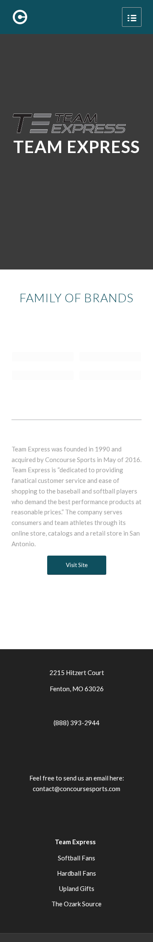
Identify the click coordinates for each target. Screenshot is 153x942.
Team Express (75, 842)
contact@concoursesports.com (76, 788)
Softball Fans (76, 858)
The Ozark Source (76, 904)
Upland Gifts (76, 888)
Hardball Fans (76, 873)
